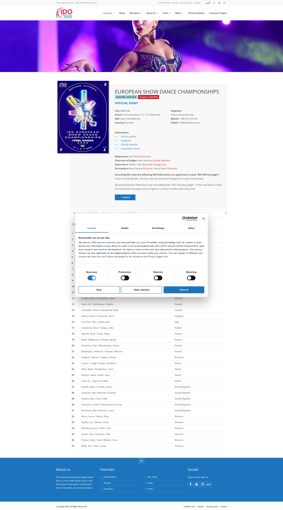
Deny (99, 289)
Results (107, 483)
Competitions (110, 476)
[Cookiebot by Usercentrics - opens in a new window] (184, 218)
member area (164, 2)
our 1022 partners (96, 242)
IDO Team (152, 476)
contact (197, 2)
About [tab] (191, 228)
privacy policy (186, 2)
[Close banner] (204, 219)
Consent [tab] (91, 228)
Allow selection (141, 289)
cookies (223, 506)
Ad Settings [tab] (158, 228)
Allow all (184, 289)
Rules (150, 488)
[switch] (125, 278)
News (150, 483)
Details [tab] (125, 228)
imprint (175, 2)
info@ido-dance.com (88, 2)
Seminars (108, 488)
